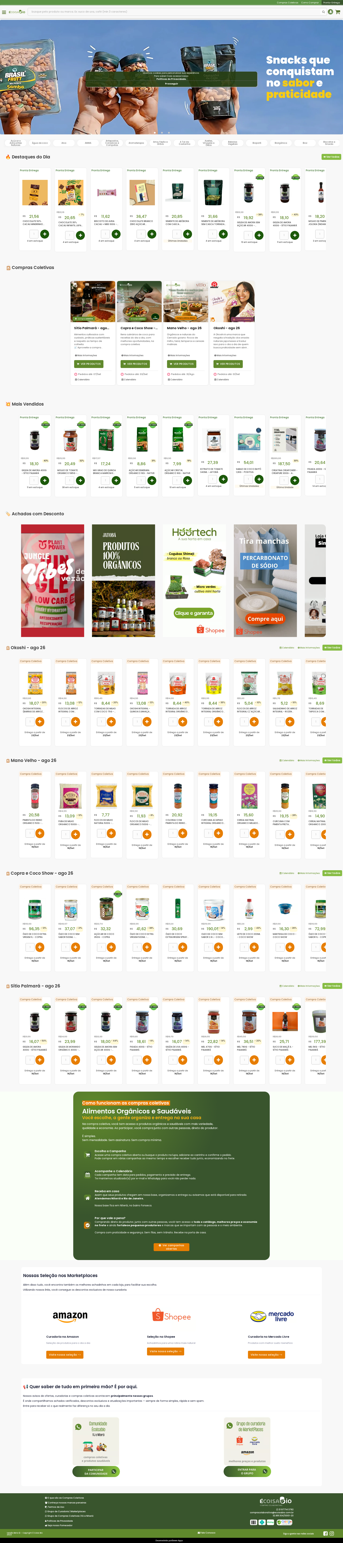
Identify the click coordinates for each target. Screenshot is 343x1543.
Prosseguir (171, 83)
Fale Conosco (207, 1532)
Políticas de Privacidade (171, 79)
